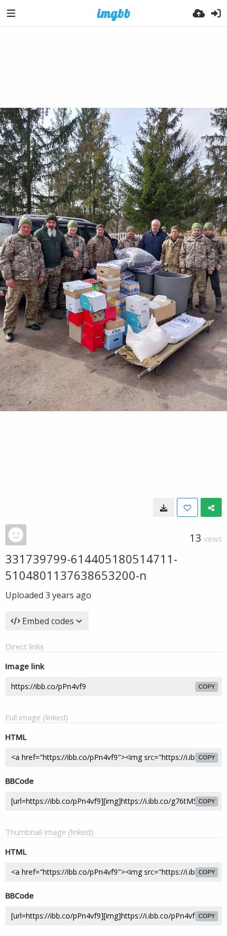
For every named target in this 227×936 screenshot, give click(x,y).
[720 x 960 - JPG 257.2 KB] (163, 507)
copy (206, 686)
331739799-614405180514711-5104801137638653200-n (91, 567)
